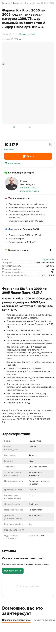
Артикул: (6, 39)
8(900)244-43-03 (28, 187)
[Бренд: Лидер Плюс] (50, 144)
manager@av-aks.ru (29, 191)
